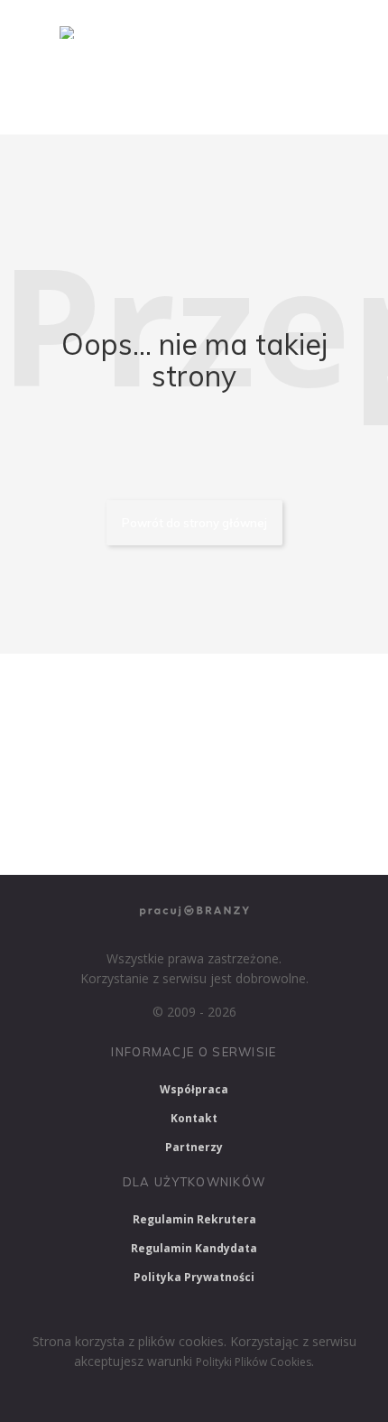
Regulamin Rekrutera (194, 1219)
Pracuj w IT (253, 692)
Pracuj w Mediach (187, 789)
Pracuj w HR (63, 789)
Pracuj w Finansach (229, 741)
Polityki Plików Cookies (253, 1362)
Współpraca (194, 1089)
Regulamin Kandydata (194, 1248)
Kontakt (194, 1118)
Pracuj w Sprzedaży (82, 741)
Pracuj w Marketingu (86, 837)
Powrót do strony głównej (194, 523)
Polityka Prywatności (194, 1277)
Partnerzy (194, 1147)
